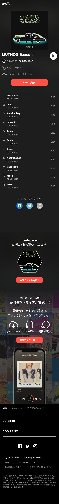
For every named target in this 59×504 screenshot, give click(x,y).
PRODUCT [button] (10, 421)
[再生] (53, 56)
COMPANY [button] (10, 431)
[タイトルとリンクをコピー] (40, 206)
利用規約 (6, 462)
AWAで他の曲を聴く (29, 280)
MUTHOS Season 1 (35, 408)
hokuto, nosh (26, 61)
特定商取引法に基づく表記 (39, 467)
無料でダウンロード (29, 339)
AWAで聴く (29, 82)
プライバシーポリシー (26, 462)
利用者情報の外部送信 (12, 467)
